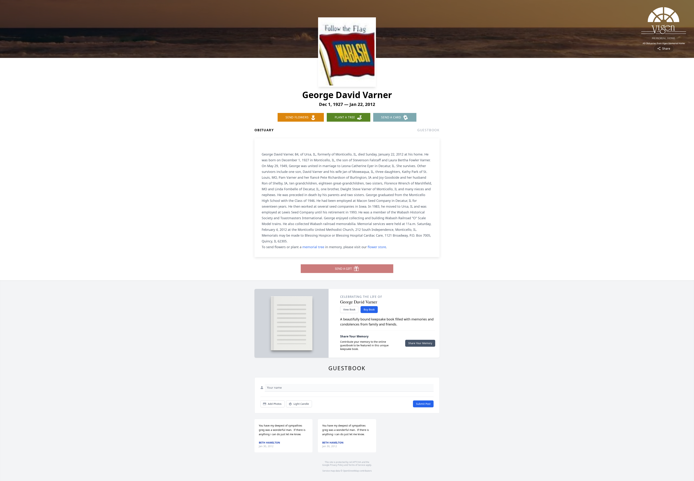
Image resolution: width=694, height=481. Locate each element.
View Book (349, 309)
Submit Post (423, 404)
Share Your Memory (420, 343)
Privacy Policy (337, 465)
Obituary (264, 130)
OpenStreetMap (351, 470)
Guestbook (428, 130)
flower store (377, 247)
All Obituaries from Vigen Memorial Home (664, 43)
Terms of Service (356, 465)
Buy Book (369, 309)
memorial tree (313, 247)
